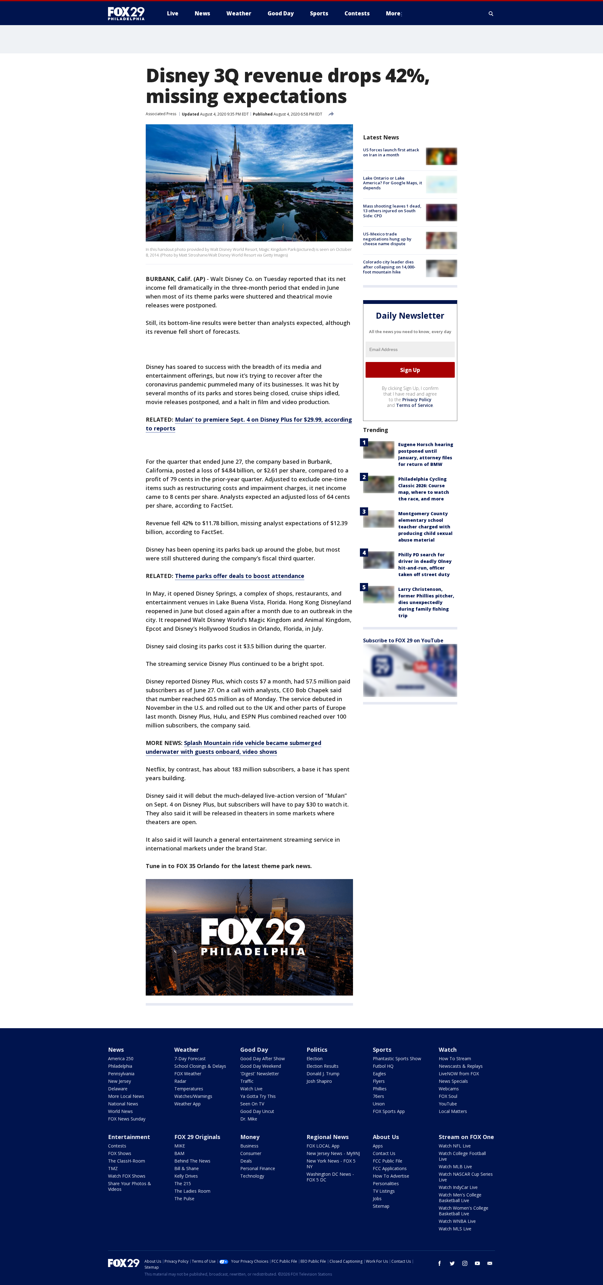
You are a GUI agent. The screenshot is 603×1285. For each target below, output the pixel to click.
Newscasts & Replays (461, 1066)
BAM (179, 1153)
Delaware (118, 1089)
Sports (382, 1049)
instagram (465, 1263)
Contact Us (384, 1153)
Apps (378, 1146)
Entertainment (129, 1137)
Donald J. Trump (323, 1074)
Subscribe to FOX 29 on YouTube (403, 640)
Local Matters (453, 1111)
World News (120, 1111)
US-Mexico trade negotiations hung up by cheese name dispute (387, 238)
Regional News (328, 1137)
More (393, 13)
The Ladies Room (192, 1191)
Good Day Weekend (260, 1066)
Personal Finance (257, 1168)
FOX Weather (187, 1074)
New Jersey (119, 1081)
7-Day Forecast (190, 1058)
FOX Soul (448, 1096)
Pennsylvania (121, 1074)
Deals (246, 1161)
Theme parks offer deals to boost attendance (239, 576)
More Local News (126, 1096)
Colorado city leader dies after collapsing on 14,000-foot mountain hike (389, 266)
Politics (317, 1049)
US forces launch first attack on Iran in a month (391, 152)
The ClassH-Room (126, 1161)
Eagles (379, 1074)
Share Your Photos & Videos (129, 1186)
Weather (186, 1049)
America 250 (120, 1058)
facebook (440, 1263)
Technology (252, 1176)
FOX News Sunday (126, 1119)
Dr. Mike (248, 1119)
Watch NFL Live (455, 1146)
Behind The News (192, 1161)
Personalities (386, 1183)
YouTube (448, 1104)
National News (123, 1104)
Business (249, 1146)
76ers (378, 1096)
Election (315, 1058)
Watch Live (251, 1089)
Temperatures (188, 1089)
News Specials (453, 1081)
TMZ (113, 1168)
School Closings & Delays (200, 1066)
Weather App (187, 1104)
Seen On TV (252, 1104)
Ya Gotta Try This (258, 1096)
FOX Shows (119, 1153)
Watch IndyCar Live (458, 1187)
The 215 (182, 1183)
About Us (386, 1137)
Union (379, 1104)
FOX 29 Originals (197, 1137)
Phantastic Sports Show (397, 1058)
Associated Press (161, 113)
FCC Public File (387, 1161)
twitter (452, 1263)
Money (249, 1137)
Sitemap (381, 1206)
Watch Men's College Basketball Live (460, 1197)
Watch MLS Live (455, 1229)
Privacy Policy (417, 399)
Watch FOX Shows (126, 1176)
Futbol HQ (383, 1066)
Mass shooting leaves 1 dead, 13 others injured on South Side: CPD (392, 211)
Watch (448, 1049)
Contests (117, 1146)
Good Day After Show (262, 1058)
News (116, 1049)
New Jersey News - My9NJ (333, 1153)
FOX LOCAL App (323, 1146)
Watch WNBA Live (457, 1221)
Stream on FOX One (466, 1137)
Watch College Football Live (462, 1156)
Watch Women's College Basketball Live (463, 1211)
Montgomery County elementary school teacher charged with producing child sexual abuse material (425, 526)
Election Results (323, 1066)
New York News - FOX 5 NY (331, 1163)
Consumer (250, 1153)
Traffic (246, 1081)
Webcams (449, 1089)
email (490, 1263)
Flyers (379, 1081)
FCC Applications (390, 1168)
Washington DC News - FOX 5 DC (330, 1177)
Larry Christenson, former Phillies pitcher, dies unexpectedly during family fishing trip (426, 602)
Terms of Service (414, 405)
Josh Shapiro (319, 1081)
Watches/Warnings (193, 1096)
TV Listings (384, 1191)
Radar (180, 1081)
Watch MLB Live (455, 1166)
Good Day (254, 1049)
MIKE (179, 1146)
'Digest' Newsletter (259, 1074)
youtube (477, 1263)
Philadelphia (120, 1066)
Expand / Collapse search (491, 13)
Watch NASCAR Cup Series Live (466, 1177)
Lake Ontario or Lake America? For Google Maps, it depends (392, 182)
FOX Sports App (389, 1111)
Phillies (380, 1089)
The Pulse (184, 1198)
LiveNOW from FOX (459, 1074)
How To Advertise (391, 1176)
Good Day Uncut (257, 1111)
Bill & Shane (186, 1168)
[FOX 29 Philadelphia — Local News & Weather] (128, 13)
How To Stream (455, 1058)
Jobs (377, 1198)
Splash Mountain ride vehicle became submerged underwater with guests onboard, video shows (233, 747)
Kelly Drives (186, 1176)
